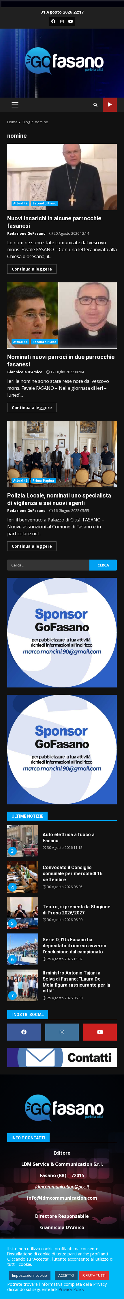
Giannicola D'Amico (24, 372)
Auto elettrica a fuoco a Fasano (22, 841)
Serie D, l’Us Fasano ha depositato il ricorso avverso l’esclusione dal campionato (22, 949)
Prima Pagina (43, 480)
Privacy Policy (71, 1289)
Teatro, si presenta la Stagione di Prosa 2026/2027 (22, 913)
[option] (62, 843)
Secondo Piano (44, 203)
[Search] (95, 104)
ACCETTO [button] (66, 1275)
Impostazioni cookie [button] (29, 1275)
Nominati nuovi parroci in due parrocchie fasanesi (62, 315)
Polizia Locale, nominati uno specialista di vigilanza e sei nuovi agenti (62, 454)
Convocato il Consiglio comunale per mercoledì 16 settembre (22, 877)
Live (110, 105)
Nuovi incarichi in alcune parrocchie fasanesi (62, 177)
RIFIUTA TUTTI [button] (94, 1275)
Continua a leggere (32, 269)
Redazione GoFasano (26, 233)
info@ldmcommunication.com (62, 1198)
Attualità (20, 203)
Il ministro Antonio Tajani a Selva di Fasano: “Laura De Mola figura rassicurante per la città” (22, 985)
